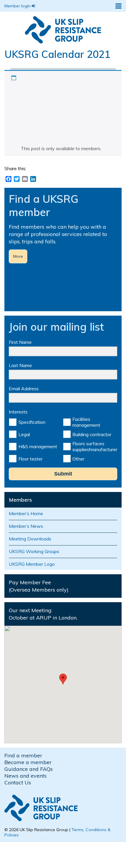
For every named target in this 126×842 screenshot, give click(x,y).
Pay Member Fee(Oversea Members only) (39, 586)
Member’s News (26, 526)
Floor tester (30, 459)
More (18, 256)
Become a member (28, 762)
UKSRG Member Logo (32, 564)
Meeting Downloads (30, 539)
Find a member (23, 755)
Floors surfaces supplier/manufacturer (94, 446)
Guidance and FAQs (28, 769)
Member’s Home (26, 513)
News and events (25, 775)
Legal (24, 434)
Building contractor (91, 434)
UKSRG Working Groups (34, 551)
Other (78, 459)
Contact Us (17, 782)
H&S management (37, 446)
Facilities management (86, 422)
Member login (18, 6)
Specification (31, 422)
